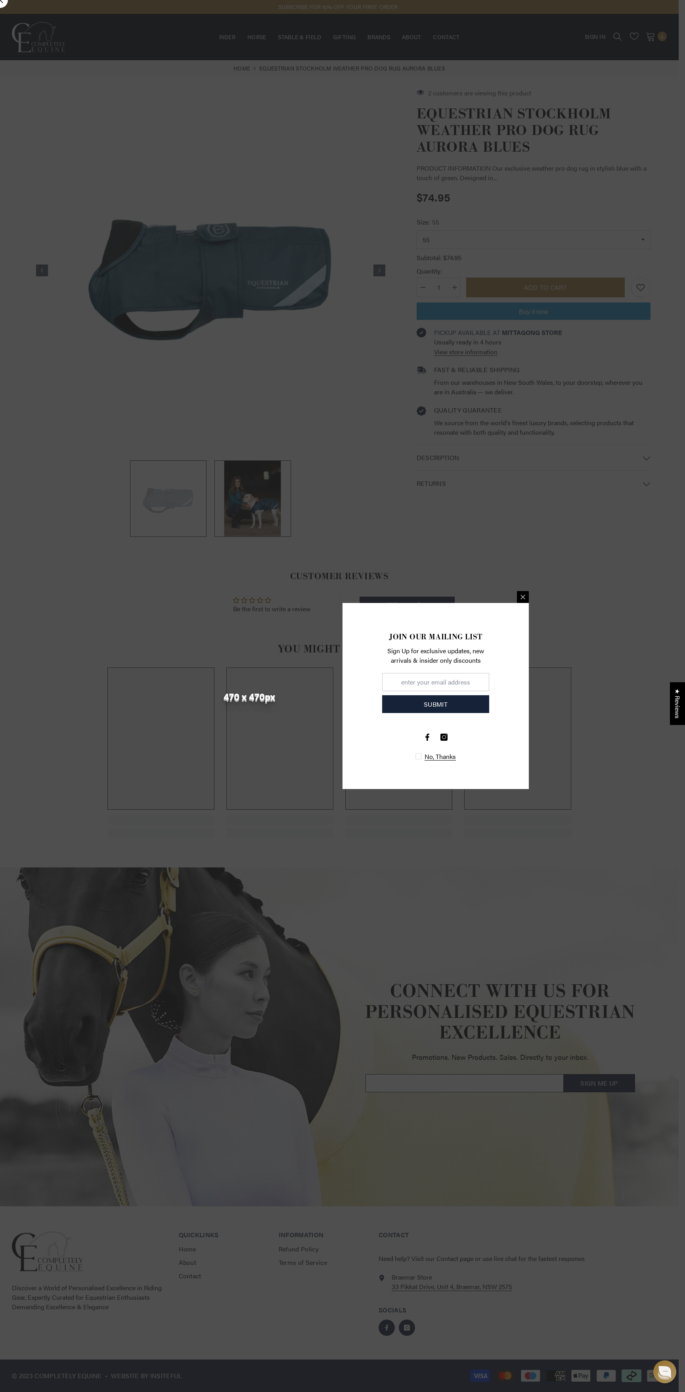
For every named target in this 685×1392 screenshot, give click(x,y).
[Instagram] (444, 737)
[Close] (523, 597)
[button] (664, 1371)
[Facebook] (427, 737)
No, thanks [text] (440, 756)
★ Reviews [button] (677, 703)
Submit (436, 704)
